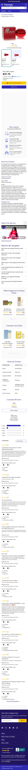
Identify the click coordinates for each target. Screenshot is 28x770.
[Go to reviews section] (12, 46)
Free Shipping (23, 11)
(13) (17, 46)
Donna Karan (6, 16)
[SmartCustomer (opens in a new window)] (6, 752)
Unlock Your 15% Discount (14, 83)
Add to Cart (14, 86)
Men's (9, 11)
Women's (3, 11)
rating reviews (7, 748)
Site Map (8, 761)
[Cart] (26, 5)
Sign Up (23, 720)
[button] (6, 58)
